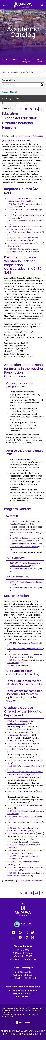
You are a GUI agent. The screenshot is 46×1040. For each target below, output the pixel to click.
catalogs (8, 1030)
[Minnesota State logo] (23, 1023)
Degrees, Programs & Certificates (28, 136)
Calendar (14, 59)
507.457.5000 (15, 959)
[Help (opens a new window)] (41, 109)
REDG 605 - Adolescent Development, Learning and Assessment (26, 539)
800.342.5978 (30, 959)
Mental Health (39, 60)
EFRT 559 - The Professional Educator (26, 582)
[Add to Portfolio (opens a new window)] (26, 109)
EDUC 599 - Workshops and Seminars (23, 766)
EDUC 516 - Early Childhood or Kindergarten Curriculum (20, 733)
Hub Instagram (26, 60)
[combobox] (23, 73)
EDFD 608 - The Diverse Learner (21, 204)
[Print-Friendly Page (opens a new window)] (36, 109)
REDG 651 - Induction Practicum (21, 243)
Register (5, 59)
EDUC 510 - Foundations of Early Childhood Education (21, 722)
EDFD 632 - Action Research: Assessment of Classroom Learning (25, 228)
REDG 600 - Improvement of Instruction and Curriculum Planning (25, 199)
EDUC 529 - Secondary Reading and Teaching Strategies (25, 522)
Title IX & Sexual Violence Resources (21, 1010)
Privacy (36, 1010)
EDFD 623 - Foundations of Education (23, 221)
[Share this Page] (31, 109)
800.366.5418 (30, 978)
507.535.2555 (23, 996)
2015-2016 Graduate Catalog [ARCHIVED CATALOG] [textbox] (21, 72)
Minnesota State (7, 1016)
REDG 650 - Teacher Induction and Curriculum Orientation (22, 239)
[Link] (15, 932)
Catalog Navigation (12, 98)
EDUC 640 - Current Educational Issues (24, 232)
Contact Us (5, 1012)
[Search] (42, 84)
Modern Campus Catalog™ (29, 1033)
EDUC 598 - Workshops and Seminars (23, 760)
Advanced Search (9, 92)
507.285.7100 (16, 978)
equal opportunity (28, 1008)
